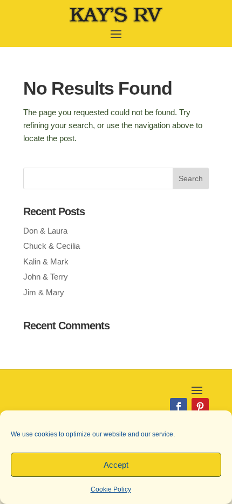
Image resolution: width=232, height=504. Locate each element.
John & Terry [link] (45, 276)
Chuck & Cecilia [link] (51, 245)
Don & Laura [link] (45, 230)
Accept (116, 464)
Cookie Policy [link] (111, 489)
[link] (116, 21)
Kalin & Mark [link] (46, 261)
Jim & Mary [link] (43, 292)
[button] (116, 33)
